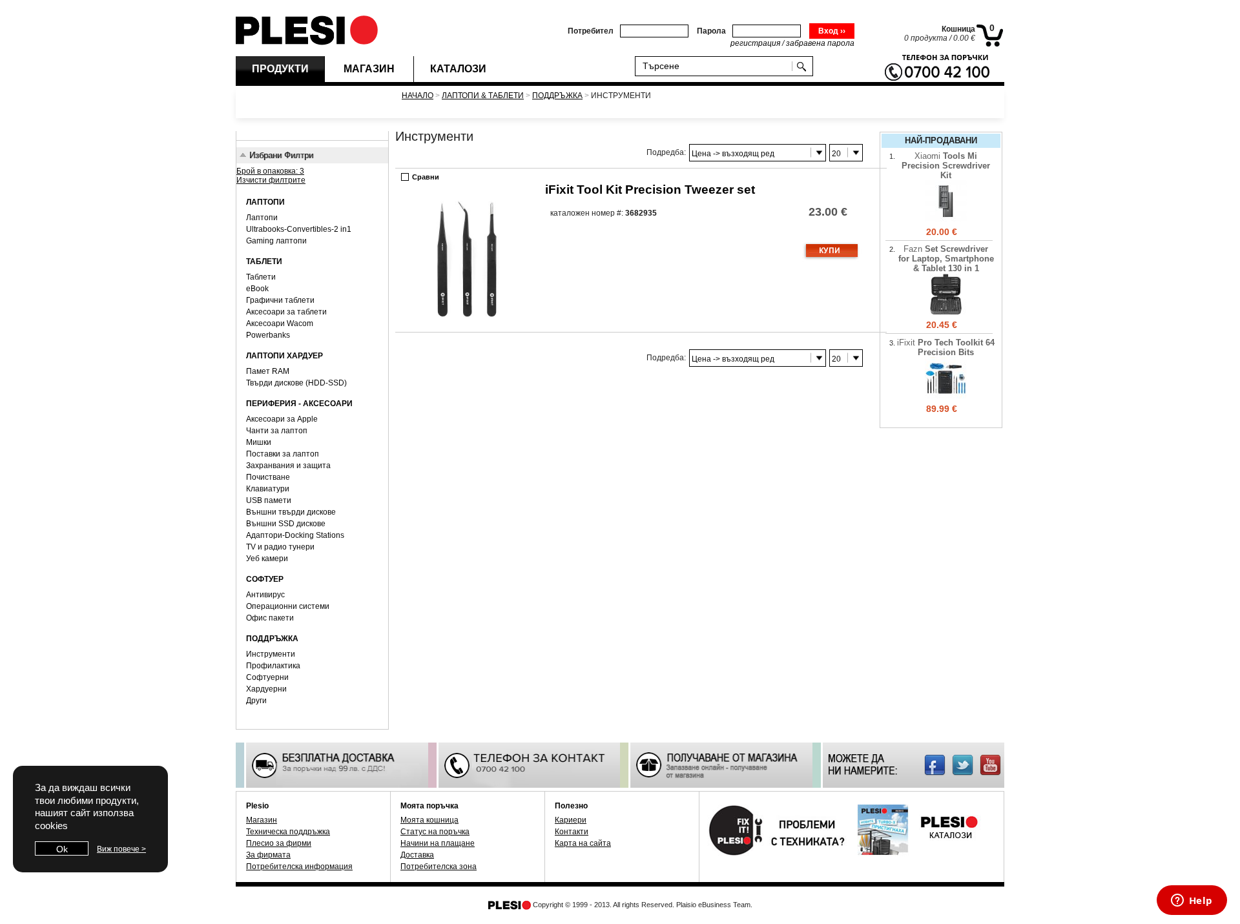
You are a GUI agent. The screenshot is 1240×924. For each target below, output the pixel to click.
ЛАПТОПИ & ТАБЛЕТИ (483, 95)
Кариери (570, 820)
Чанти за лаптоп (276, 430)
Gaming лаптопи (276, 240)
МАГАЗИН (369, 68)
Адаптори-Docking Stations (295, 535)
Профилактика (273, 665)
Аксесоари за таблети (286, 311)
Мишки (258, 442)
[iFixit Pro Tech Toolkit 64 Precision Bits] (946, 396)
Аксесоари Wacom (279, 323)
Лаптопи (262, 217)
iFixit (650, 189)
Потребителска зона (438, 866)
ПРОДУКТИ (280, 68)
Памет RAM (267, 371)
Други (256, 700)
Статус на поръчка (435, 831)
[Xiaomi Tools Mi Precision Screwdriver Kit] (946, 219)
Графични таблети (280, 300)
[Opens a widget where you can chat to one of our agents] (1191, 901)
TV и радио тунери (280, 546)
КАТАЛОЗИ (458, 68)
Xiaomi (946, 165)
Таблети (261, 277)
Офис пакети (270, 617)
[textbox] (716, 65)
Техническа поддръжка (288, 831)
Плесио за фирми (278, 843)
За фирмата (268, 854)
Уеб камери (267, 558)
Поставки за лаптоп (282, 453)
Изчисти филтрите (270, 180)
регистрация (755, 43)
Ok (62, 849)
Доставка (417, 854)
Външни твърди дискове (291, 512)
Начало (417, 95)
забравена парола (820, 43)
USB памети (268, 500)
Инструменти (270, 654)
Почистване (268, 477)
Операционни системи (287, 606)
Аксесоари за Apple (282, 419)
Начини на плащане (437, 843)
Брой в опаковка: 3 (270, 171)
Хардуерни (266, 688)
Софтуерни (267, 677)
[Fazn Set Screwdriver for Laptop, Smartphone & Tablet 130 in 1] (946, 312)
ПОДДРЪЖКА (557, 95)
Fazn (946, 258)
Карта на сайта (583, 843)
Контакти (571, 831)
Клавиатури (267, 488)
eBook (257, 288)
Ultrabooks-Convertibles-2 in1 (298, 229)
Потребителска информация (299, 866)
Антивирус (265, 594)
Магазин (261, 820)
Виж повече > (121, 849)
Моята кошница (429, 820)
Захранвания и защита (288, 465)
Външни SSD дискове (286, 523)
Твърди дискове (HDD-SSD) (296, 382)
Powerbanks (268, 335)
